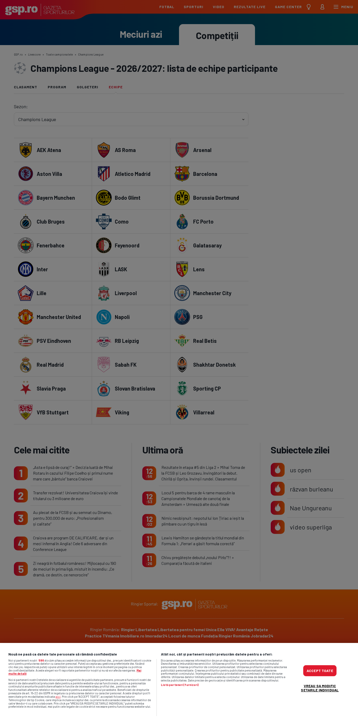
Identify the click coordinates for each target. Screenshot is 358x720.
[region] (179, 681)
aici (58, 696)
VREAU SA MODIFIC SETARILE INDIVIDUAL (320, 688)
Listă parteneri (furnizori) (180, 684)
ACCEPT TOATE (320, 670)
